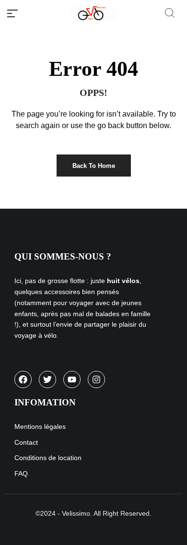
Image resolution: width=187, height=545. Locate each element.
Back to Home (93, 165)
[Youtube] (72, 379)
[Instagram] (96, 379)
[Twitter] (47, 379)
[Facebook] (23, 379)
